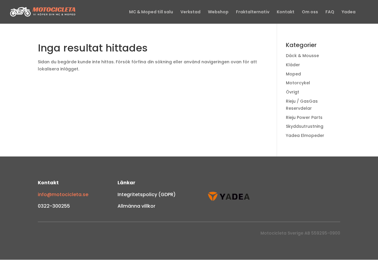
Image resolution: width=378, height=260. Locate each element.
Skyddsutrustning (304, 126)
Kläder (293, 65)
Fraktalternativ (252, 12)
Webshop (218, 12)
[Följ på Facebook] (42, 234)
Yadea (349, 12)
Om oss (310, 12)
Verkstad (190, 12)
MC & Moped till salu (151, 12)
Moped (293, 74)
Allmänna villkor (136, 206)
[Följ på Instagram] (54, 234)
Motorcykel (298, 83)
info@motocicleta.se (63, 194)
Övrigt (292, 92)
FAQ (329, 12)
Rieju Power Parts (304, 117)
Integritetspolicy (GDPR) (147, 194)
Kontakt (285, 12)
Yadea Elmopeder (305, 135)
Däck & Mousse (302, 56)
